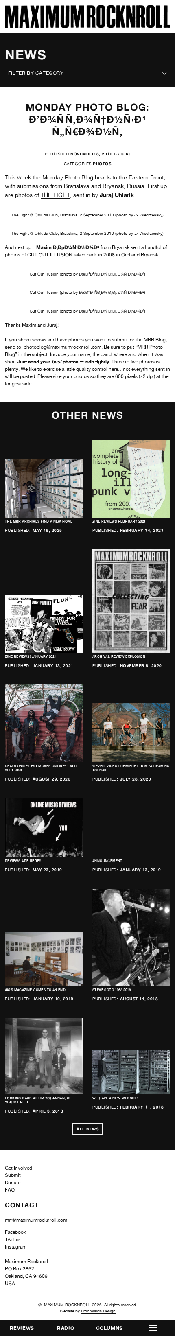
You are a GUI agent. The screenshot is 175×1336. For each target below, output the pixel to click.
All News (87, 1128)
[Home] (87, 26)
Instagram (15, 1247)
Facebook (15, 1232)
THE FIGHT (55, 195)
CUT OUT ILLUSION (49, 255)
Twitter (12, 1239)
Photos (102, 163)
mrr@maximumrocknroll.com (36, 1220)
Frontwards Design (98, 1310)
